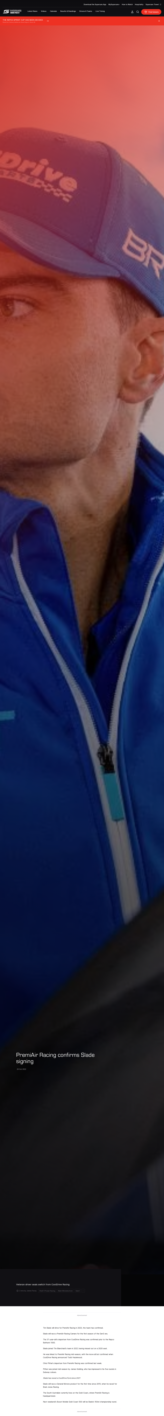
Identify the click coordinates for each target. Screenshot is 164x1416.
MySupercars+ (114, 4)
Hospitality (139, 4)
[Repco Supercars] (15, 13)
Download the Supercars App (95, 4)
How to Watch (127, 4)
